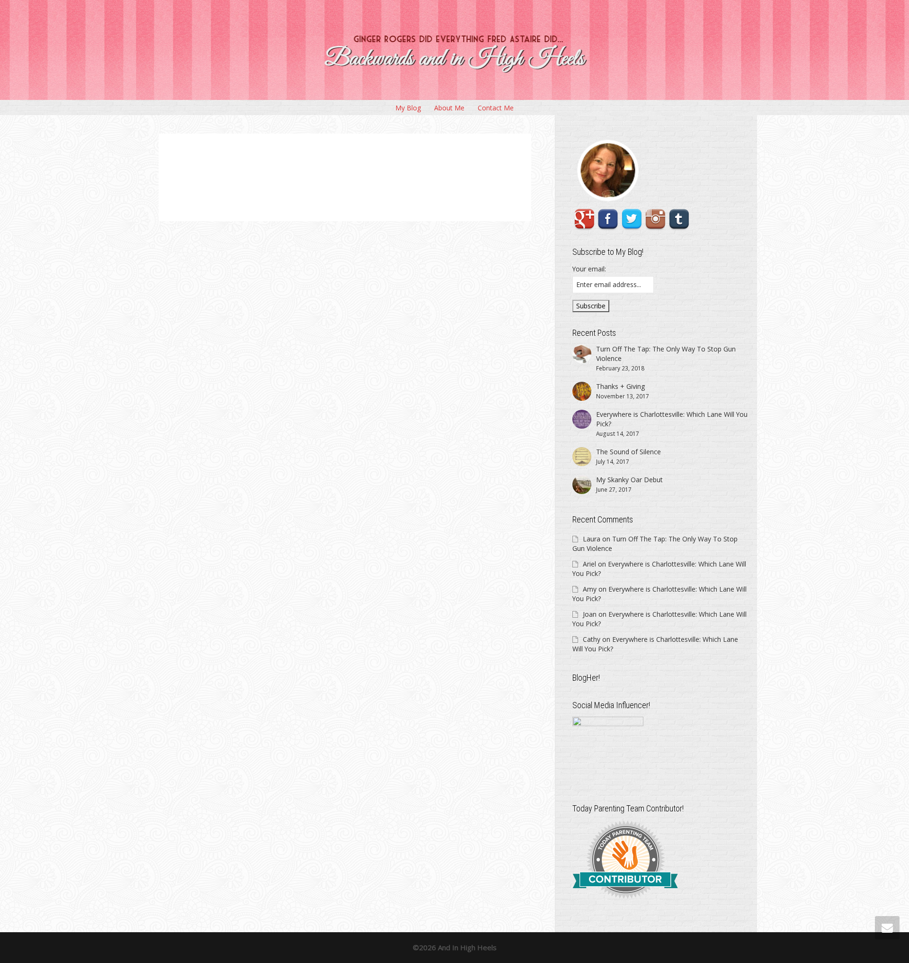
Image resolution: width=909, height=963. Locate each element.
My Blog (408, 107)
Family (355, 169)
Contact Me (496, 107)
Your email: (589, 268)
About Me (449, 107)
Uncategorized (371, 169)
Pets (321, 174)
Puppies (332, 174)
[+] (272, 175)
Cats (415, 169)
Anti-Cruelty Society (397, 169)
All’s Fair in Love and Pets (326, 164)
